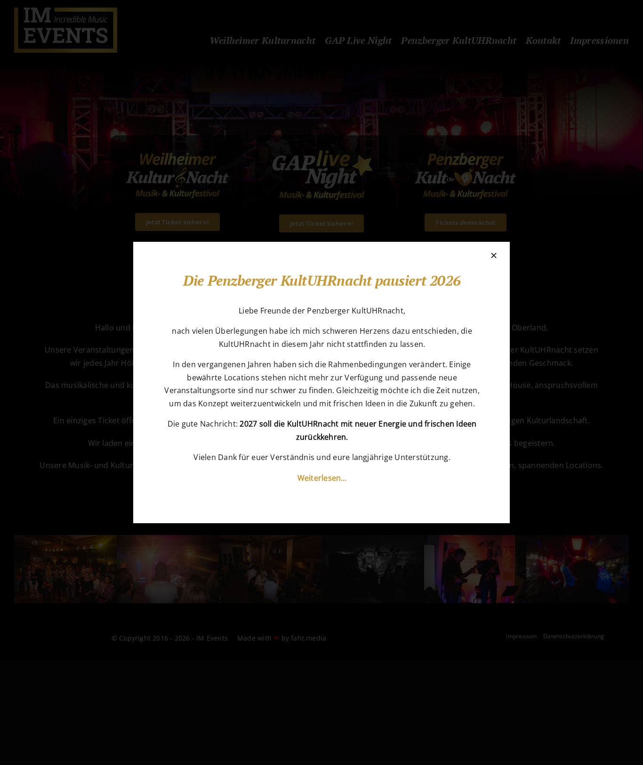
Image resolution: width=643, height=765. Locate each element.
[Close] (493, 255)
